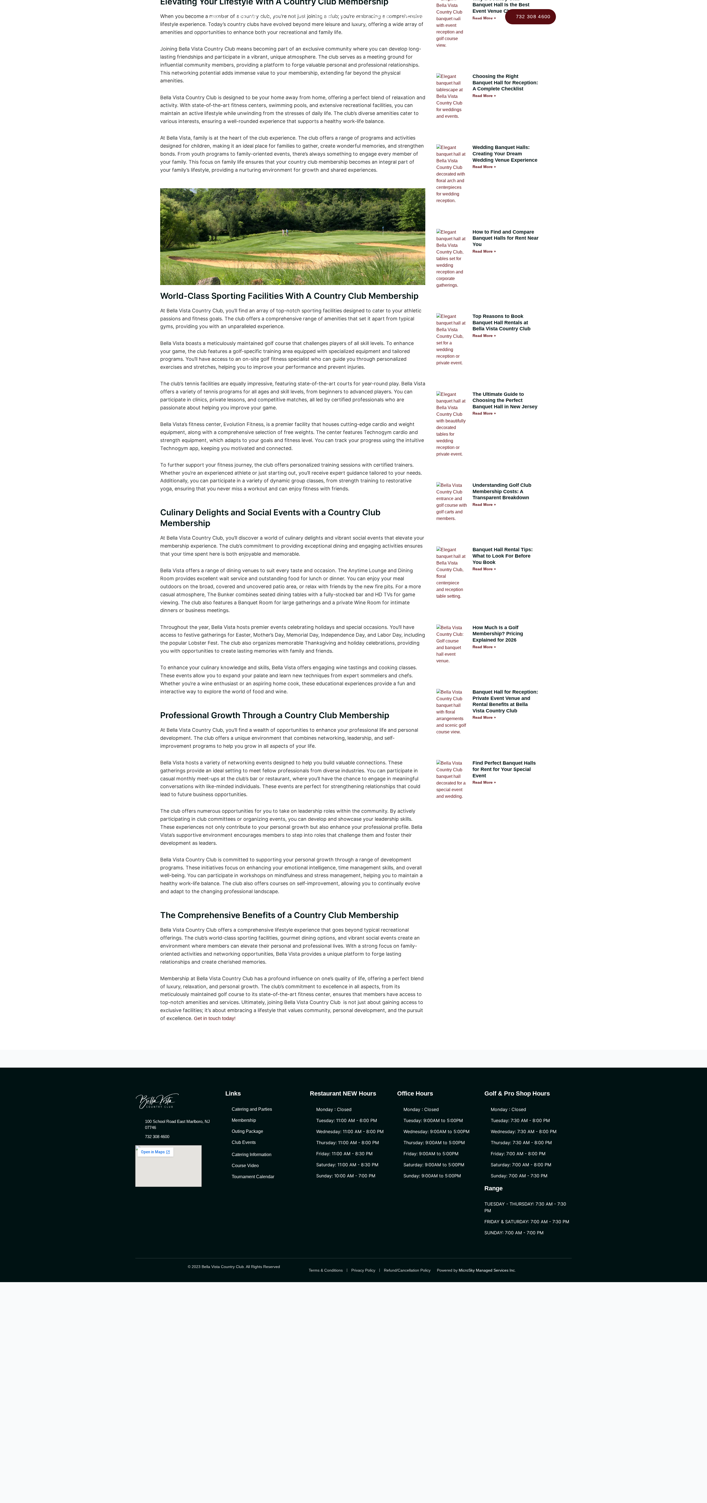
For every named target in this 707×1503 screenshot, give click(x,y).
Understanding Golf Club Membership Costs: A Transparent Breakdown (502, 491)
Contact (485, 16)
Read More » (484, 95)
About (218, 16)
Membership (330, 16)
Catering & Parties (258, 16)
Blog (459, 16)
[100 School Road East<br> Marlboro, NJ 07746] (124, 26)
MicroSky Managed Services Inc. (488, 1270)
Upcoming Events (423, 16)
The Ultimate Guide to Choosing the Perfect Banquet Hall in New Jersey (505, 400)
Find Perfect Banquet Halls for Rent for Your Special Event (504, 769)
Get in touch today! (215, 1018)
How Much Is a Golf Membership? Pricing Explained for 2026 (498, 634)
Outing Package (373, 16)
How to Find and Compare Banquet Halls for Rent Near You (506, 238)
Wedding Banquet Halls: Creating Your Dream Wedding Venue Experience (505, 154)
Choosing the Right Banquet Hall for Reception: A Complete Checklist (505, 83)
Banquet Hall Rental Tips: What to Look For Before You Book (503, 556)
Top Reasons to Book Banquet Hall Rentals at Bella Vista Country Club (502, 322)
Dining (299, 16)
